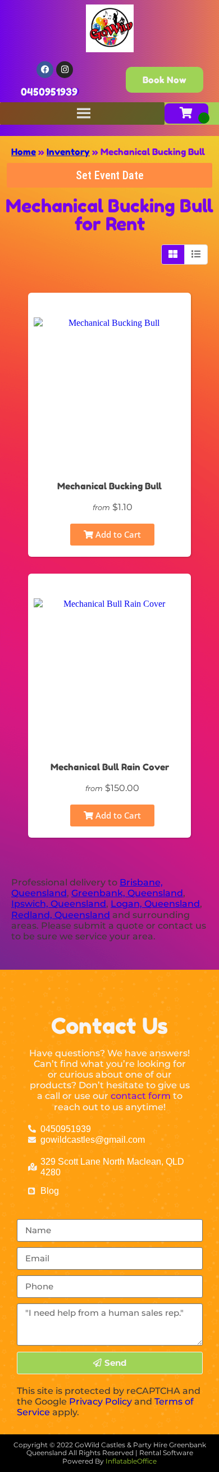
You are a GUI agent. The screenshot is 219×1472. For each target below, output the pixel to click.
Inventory (68, 151)
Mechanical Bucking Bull (109, 486)
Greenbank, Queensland (127, 893)
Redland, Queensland (60, 915)
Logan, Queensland (155, 903)
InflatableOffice (131, 1461)
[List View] (196, 254)
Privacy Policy (100, 1401)
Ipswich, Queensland (58, 903)
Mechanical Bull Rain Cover (110, 767)
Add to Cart (117, 534)
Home (23, 151)
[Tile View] (173, 254)
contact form (141, 1096)
